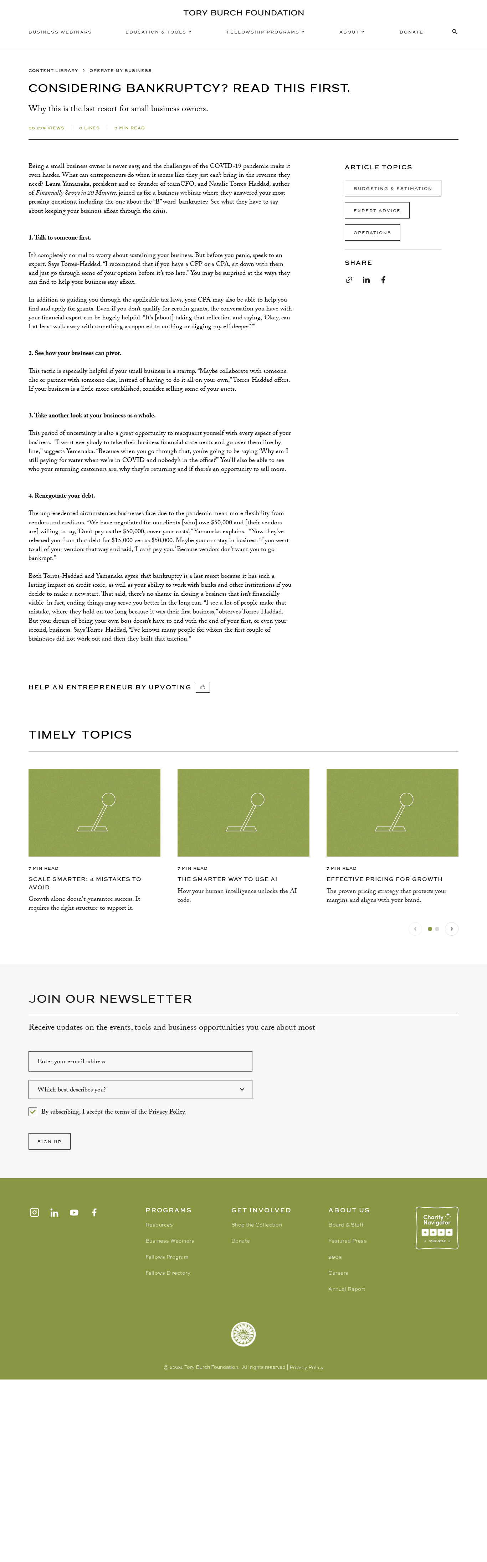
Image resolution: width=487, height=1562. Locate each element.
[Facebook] (94, 1212)
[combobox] (140, 1089)
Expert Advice (377, 210)
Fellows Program (167, 1257)
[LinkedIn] (54, 1212)
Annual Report (346, 1289)
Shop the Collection (256, 1225)
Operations (372, 232)
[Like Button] (203, 687)
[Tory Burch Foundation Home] (243, 13)
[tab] (430, 929)
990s (335, 1257)
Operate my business (120, 70)
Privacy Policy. (167, 1112)
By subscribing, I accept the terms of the (113, 1112)
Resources (159, 1225)
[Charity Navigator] (437, 1228)
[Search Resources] (454, 31)
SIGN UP (49, 1141)
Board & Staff (346, 1225)
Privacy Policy (306, 1367)
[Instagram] (34, 1212)
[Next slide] (451, 929)
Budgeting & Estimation (393, 188)
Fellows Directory (168, 1273)
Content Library (53, 70)
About (349, 32)
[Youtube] (74, 1212)
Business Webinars (60, 32)
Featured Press (347, 1241)
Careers (338, 1273)
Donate (412, 32)
